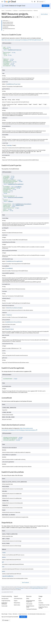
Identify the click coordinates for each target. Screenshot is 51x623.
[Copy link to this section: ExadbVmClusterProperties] (22, 165)
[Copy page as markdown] (37, 17)
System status (17, 604)
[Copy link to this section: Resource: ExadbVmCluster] (22, 35)
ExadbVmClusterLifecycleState (23, 204)
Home (3, 10)
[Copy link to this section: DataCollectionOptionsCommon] (26, 425)
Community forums (18, 598)
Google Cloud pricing (6, 600)
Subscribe (23, 616)
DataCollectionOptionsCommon (15, 197)
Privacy (10, 614)
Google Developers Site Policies (37, 588)
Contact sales (4, 605)
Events (40, 600)
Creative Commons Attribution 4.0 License (38, 586)
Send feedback (44, 14)
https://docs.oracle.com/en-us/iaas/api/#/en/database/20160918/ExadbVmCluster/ (21, 40)
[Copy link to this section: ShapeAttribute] (13, 523)
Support (15, 600)
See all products (5, 598)
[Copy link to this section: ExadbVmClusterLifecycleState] (25, 472)
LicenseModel (18, 186)
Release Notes (17, 602)
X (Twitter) (41, 602)
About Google (4, 614)
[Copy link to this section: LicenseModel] (13, 398)
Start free (45, 5)
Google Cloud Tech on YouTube (43, 607)
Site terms (15, 614)
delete (4, 557)
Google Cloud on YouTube (44, 604)
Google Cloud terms (23, 614)
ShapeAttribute (19, 205)
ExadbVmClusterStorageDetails (15, 184)
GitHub (27, 598)
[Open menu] (2, 1)
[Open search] (32, 1)
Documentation (9, 10)
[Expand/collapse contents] (9, 20)
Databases (15, 10)
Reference (36, 10)
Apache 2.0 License (19, 588)
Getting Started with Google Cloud (30, 601)
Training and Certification (31, 609)
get (3, 562)
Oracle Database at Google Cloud (14, 5)
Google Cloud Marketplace (4, 603)
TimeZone (10, 201)
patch (3, 571)
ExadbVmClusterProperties (14, 49)
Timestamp (9, 145)
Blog (40, 598)
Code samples (29, 603)
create (4, 552)
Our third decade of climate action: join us (36, 614)
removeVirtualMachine (7, 576)
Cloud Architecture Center (30, 606)
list (3, 566)
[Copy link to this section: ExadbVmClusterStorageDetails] (25, 368)
